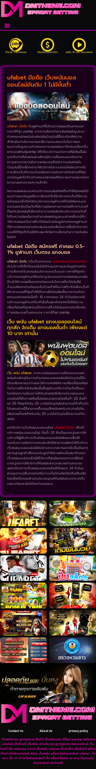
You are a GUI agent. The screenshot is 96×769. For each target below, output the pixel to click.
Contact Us (15, 731)
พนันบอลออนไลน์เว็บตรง (69, 261)
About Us (45, 731)
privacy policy (78, 731)
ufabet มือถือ (64, 427)
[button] (7, 25)
